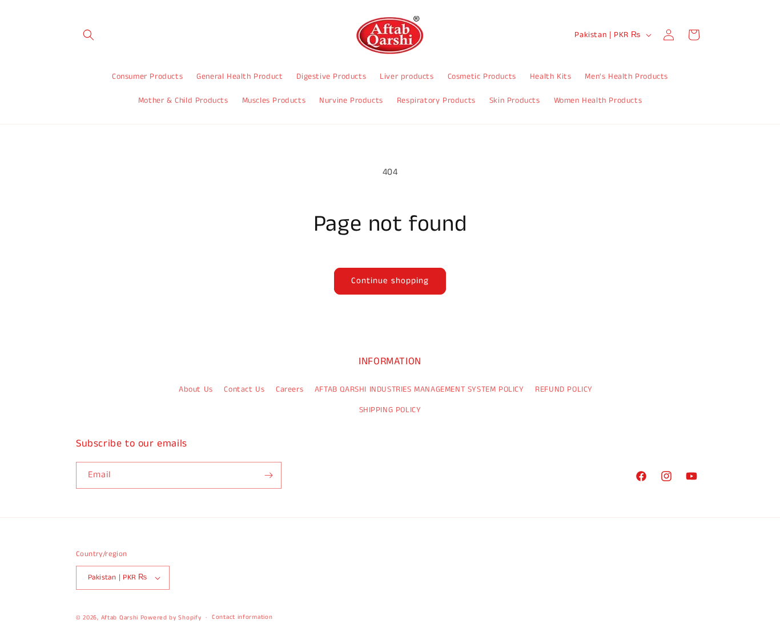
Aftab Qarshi (119, 617)
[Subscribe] (268, 475)
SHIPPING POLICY (390, 410)
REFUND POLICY (564, 389)
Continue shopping (390, 281)
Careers (289, 389)
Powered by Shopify (171, 617)
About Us (196, 389)
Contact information (242, 617)
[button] (88, 34)
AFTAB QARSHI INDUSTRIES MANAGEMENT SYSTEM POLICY (419, 389)
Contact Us (244, 389)
